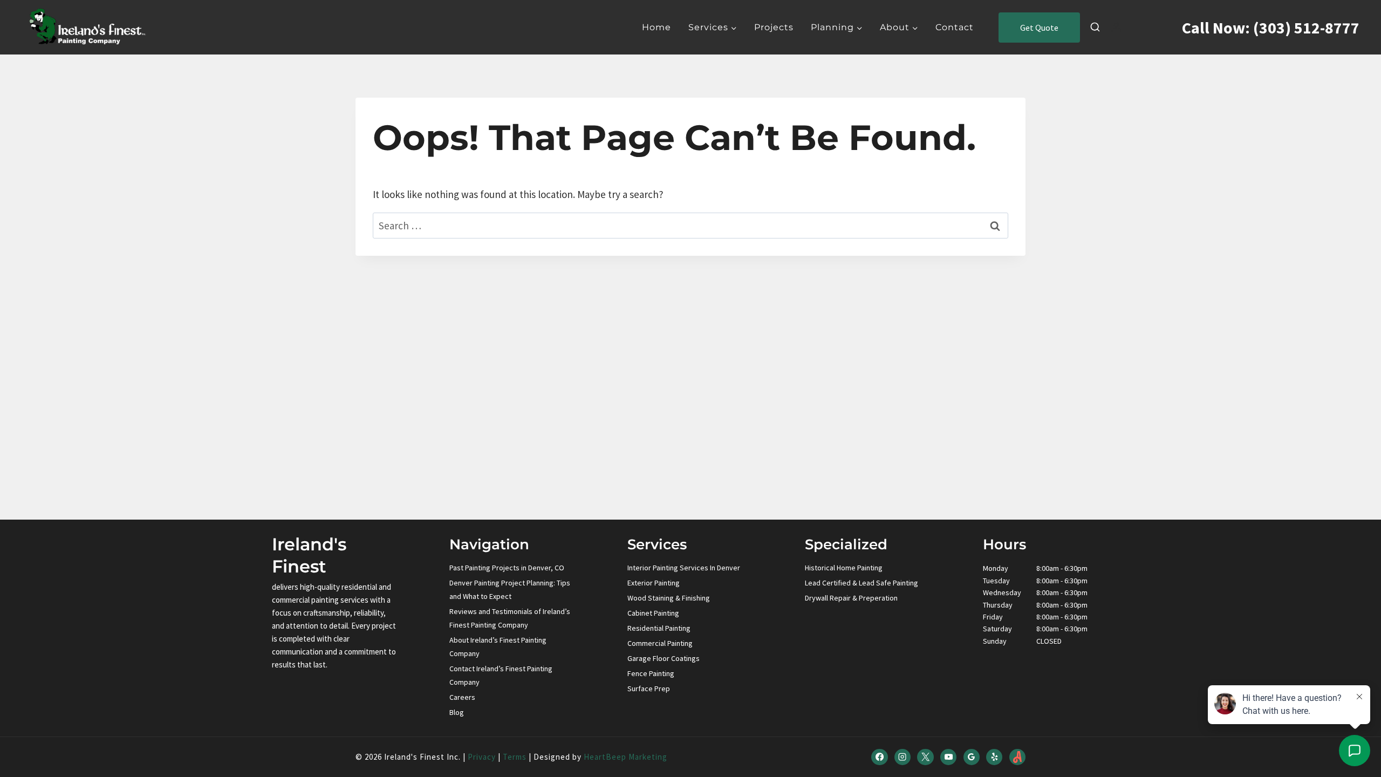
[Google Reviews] (971, 757)
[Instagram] (902, 757)
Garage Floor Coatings (663, 658)
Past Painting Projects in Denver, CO (506, 567)
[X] (925, 757)
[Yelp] (994, 757)
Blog (456, 712)
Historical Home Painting (844, 567)
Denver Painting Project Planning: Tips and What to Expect (509, 589)
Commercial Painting (660, 643)
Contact (954, 27)
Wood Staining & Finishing (668, 598)
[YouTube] (948, 757)
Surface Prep (648, 688)
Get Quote (1039, 27)
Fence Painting (650, 673)
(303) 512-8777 (1306, 27)
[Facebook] (879, 757)
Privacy (482, 757)
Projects (774, 27)
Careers (462, 697)
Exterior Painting (653, 583)
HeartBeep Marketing (625, 757)
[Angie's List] (1017, 757)
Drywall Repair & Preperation (851, 598)
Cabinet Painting (653, 613)
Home (656, 27)
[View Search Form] (1095, 27)
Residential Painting (658, 628)
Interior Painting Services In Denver (683, 567)
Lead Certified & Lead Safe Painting (861, 583)
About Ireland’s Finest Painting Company (497, 646)
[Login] (1116, 27)
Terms (515, 757)
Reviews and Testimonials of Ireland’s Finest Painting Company (509, 618)
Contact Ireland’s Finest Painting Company (500, 675)
